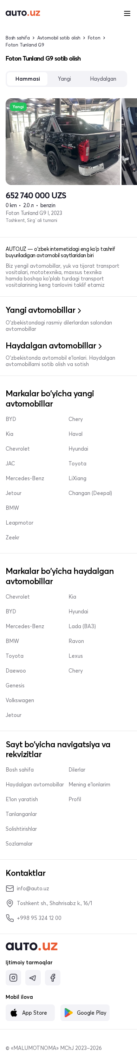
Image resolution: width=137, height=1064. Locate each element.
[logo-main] (23, 13)
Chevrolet (18, 449)
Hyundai (78, 449)
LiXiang (77, 478)
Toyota (77, 463)
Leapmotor (19, 523)
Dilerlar (76, 770)
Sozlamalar (19, 844)
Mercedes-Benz (25, 478)
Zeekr (12, 537)
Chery (75, 419)
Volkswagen (20, 700)
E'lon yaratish (22, 799)
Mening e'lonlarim (89, 784)
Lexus (75, 656)
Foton (94, 38)
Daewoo (16, 671)
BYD (11, 419)
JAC (10, 463)
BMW (12, 508)
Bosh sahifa (18, 38)
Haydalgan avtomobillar (35, 784)
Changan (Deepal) (90, 493)
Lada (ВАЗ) (82, 626)
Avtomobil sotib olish (58, 38)
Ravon (76, 641)
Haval (75, 434)
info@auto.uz (33, 888)
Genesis (15, 685)
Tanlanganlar (21, 814)
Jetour (13, 493)
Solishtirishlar (21, 829)
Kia (9, 434)
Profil (74, 799)
